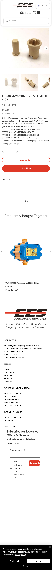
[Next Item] (46, 48)
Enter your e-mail (18, 450)
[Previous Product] (1, 252)
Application (9, 375)
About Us (8, 378)
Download (8, 381)
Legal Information (11, 399)
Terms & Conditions (12, 393)
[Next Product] (50, 252)
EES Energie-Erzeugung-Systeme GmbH (21, 345)
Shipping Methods (12, 402)
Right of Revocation (12, 405)
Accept (38, 561)
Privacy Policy (10, 396)
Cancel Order (10, 426)
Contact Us (9, 420)
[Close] (48, 548)
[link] (37, 12)
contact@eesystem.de (14, 357)
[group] (26, 259)
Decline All (14, 561)
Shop (6, 369)
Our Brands (9, 372)
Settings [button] (26, 566)
